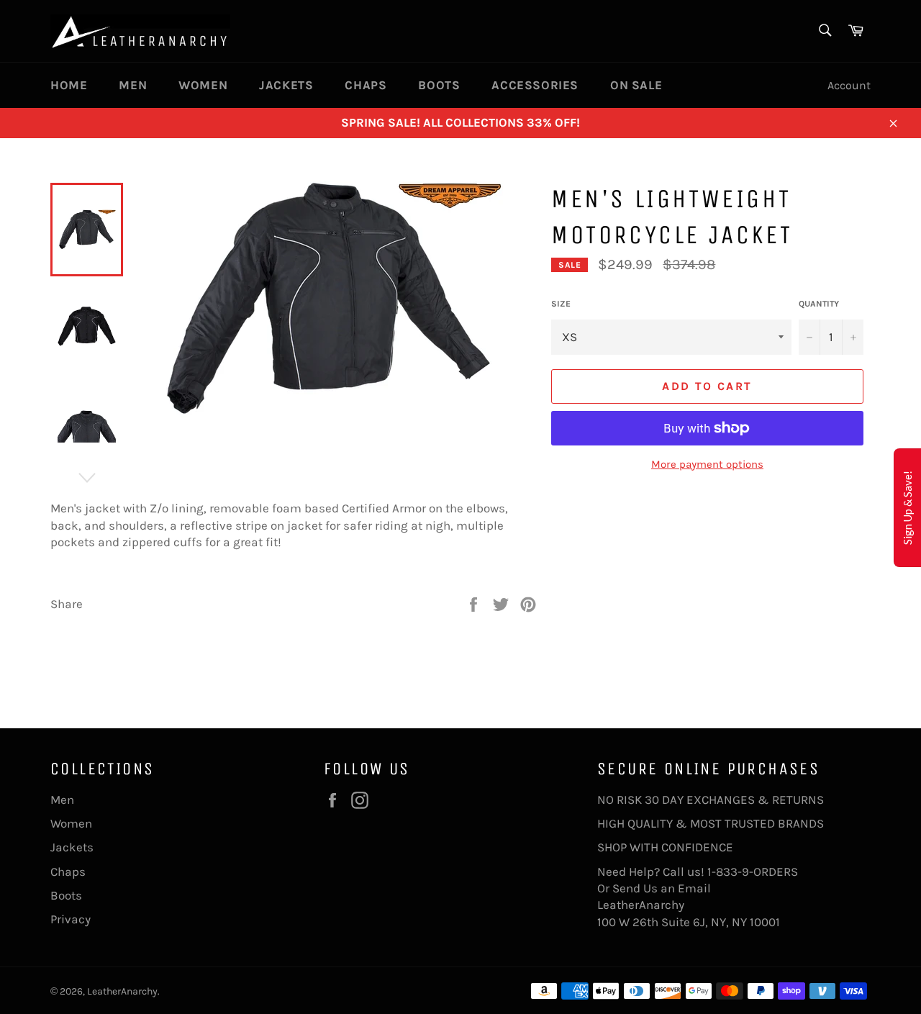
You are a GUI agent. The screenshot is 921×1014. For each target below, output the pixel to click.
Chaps (365, 85)
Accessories (535, 85)
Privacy (70, 919)
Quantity (819, 304)
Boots (439, 85)
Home (68, 85)
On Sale (636, 85)
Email (694, 888)
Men (133, 85)
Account (849, 85)
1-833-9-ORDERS (754, 871)
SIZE (561, 304)
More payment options (707, 464)
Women (202, 85)
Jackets (286, 85)
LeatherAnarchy (122, 991)
